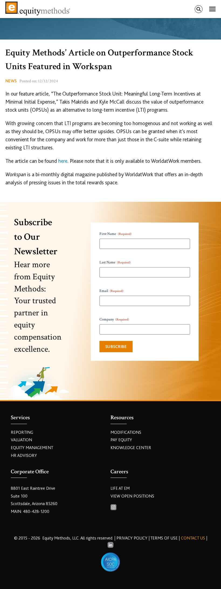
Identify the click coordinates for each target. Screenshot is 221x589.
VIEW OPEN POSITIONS (132, 496)
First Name (115, 233)
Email (111, 290)
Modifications (125, 432)
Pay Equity (121, 440)
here (62, 161)
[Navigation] (212, 9)
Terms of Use (164, 538)
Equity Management (32, 447)
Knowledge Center (130, 447)
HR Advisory (24, 455)
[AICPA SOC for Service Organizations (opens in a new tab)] (110, 562)
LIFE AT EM (120, 488)
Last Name (115, 262)
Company (114, 319)
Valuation (21, 440)
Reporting (22, 432)
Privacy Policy (132, 538)
